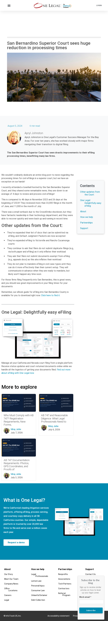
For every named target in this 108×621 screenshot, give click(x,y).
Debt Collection (38, 600)
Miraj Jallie (16, 429)
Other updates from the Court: (90, 193)
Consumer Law (38, 590)
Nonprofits (63, 574)
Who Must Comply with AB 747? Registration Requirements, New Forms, (19, 420)
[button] (9, 5)
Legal (6, 600)
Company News (11, 584)
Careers (7, 595)
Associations (64, 579)
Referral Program (64, 594)
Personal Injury (37, 586)
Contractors (63, 588)
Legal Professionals (39, 575)
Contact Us (91, 574)
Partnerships (86, 222)
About (83, 211)
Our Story (8, 574)
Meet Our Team (11, 579)
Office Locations (10, 589)
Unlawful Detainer (39, 595)
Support (84, 228)
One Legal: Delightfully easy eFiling (90, 203)
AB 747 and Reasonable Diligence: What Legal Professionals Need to (54, 418)
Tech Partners (64, 584)
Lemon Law (36, 581)
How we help (86, 217)
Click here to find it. (50, 295)
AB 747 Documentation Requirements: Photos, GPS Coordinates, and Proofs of (17, 465)
